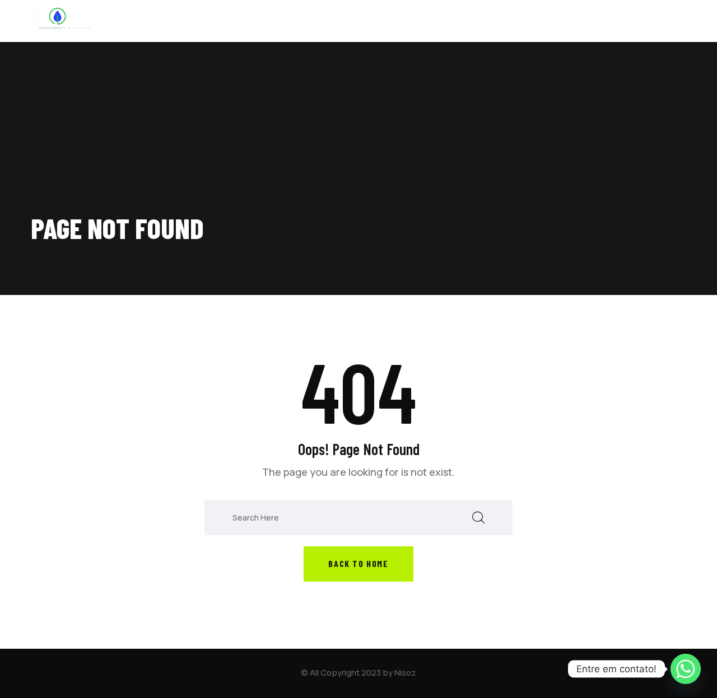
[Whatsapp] (686, 669)
